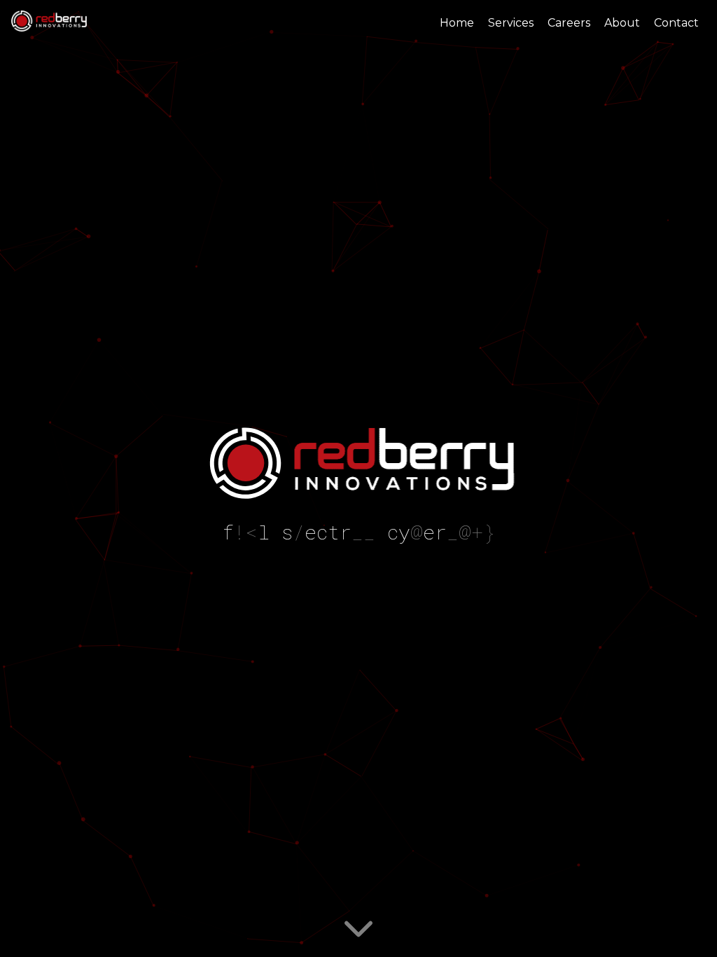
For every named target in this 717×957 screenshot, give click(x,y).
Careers (569, 22)
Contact (676, 22)
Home (457, 22)
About (622, 22)
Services (511, 22)
